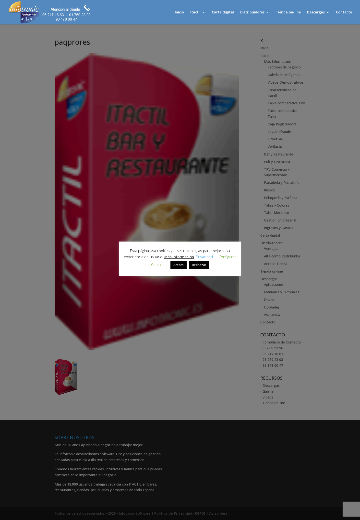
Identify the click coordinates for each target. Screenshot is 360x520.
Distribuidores (252, 12)
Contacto (344, 12)
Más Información (179, 256)
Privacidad (204, 256)
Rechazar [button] (199, 265)
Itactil (195, 12)
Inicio (179, 12)
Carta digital (223, 12)
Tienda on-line (288, 12)
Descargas (316, 12)
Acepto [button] (178, 265)
